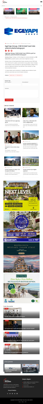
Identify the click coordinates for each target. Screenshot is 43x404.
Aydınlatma (7, 344)
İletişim (23, 401)
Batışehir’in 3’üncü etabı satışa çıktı (12, 147)
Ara (41, 5)
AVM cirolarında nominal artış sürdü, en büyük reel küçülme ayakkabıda (34, 11)
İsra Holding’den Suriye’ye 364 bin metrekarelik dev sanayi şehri (19, 340)
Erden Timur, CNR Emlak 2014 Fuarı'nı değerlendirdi (29, 121)
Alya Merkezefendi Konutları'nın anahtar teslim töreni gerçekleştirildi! (12, 370)
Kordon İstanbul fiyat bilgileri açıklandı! (29, 170)
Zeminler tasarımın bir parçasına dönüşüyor (14, 316)
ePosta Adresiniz (25, 82)
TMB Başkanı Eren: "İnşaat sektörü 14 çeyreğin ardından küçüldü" (19, 328)
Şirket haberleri (27, 364)
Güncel (7, 320)
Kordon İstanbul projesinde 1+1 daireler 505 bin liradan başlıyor (30, 144)
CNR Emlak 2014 (19, 75)
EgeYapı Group (12, 75)
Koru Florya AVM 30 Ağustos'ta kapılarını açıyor (8, 11)
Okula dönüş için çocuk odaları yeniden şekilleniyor (16, 352)
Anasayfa (7, 16)
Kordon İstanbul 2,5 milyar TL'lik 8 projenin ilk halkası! (12, 170)
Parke (6, 308)
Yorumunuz (7, 88)
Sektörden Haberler (13, 16)
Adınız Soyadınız (8, 82)
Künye (20, 401)
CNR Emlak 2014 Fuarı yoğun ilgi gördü (12, 121)
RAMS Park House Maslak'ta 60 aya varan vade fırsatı (20, 11)
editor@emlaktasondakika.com (28, 386)
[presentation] (37, 361)
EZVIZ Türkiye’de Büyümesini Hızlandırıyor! (29, 370)
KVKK (25, 401)
